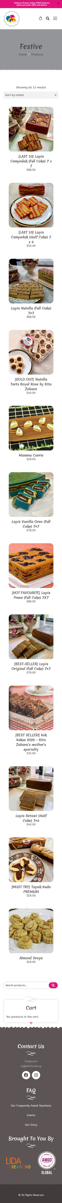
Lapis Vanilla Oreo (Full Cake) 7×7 (31, 524)
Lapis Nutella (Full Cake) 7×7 (31, 310)
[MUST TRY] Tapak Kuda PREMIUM (31, 889)
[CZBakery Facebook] (26, 1075)
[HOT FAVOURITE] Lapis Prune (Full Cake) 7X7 (31, 595)
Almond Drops (31, 958)
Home (23, 54)
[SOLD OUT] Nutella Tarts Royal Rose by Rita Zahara (31, 384)
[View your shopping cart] (40, 18)
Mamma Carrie (31, 455)
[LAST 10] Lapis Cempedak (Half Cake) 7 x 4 (31, 237)
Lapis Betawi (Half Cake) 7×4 (31, 818)
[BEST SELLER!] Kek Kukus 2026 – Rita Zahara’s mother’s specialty (31, 742)
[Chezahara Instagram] (36, 1075)
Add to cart (31, 145)
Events (31, 1115)
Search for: (53, 985)
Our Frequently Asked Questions (31, 1105)
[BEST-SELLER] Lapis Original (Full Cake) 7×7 (31, 666)
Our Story (31, 1124)
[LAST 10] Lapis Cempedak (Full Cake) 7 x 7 (31, 161)
